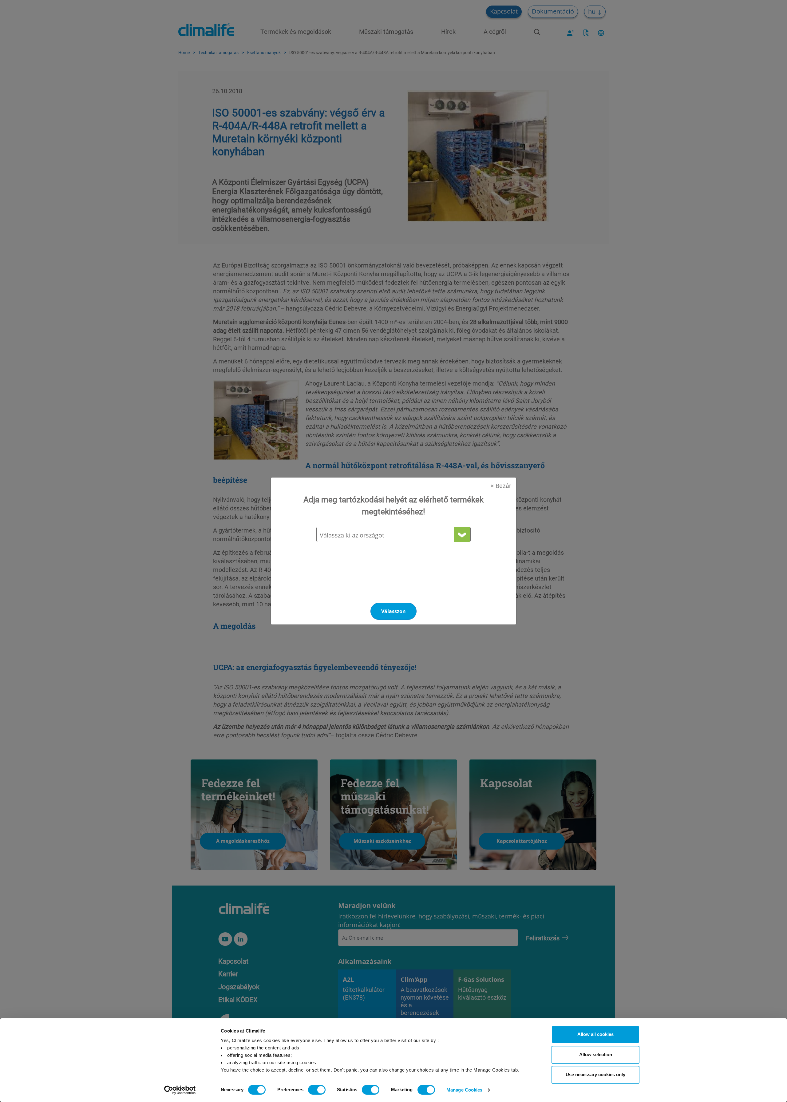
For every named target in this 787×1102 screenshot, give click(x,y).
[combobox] (393, 535)
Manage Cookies (464, 1089)
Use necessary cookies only (595, 1074)
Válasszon (393, 611)
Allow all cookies (595, 1034)
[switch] (317, 1090)
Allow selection (595, 1054)
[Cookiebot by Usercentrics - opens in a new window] (180, 1090)
